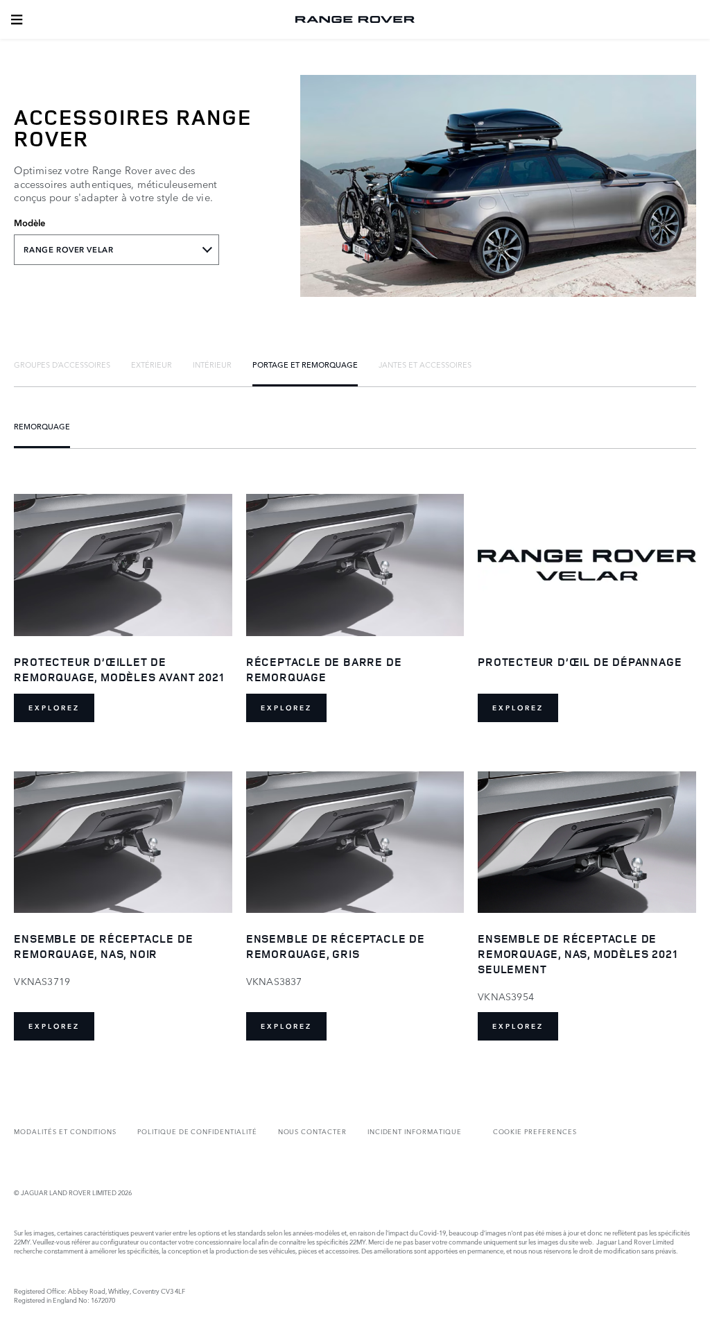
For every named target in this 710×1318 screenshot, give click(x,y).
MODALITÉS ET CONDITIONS (65, 1131)
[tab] (62, 364)
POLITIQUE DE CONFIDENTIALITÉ (197, 1131)
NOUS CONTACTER (312, 1131)
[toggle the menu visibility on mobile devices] (16, 19)
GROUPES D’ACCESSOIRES (62, 364)
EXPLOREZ (54, 707)
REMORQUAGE (42, 425)
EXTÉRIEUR (151, 364)
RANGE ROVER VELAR (68, 250)
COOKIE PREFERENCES (535, 1131)
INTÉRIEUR (212, 364)
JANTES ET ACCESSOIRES (425, 364)
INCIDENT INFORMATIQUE (414, 1131)
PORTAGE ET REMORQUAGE (305, 364)
